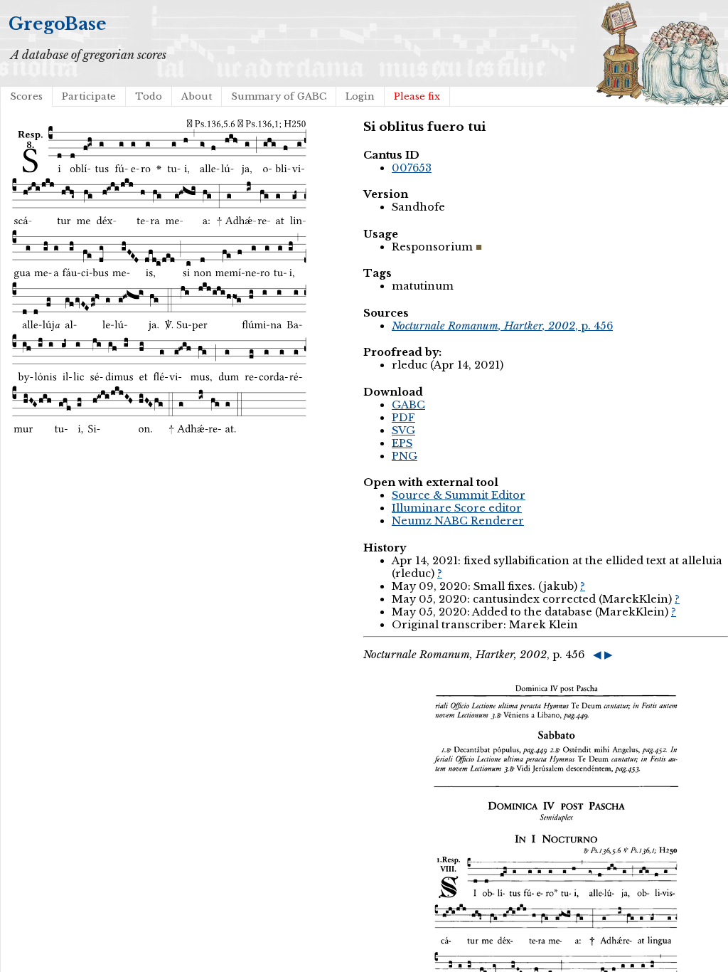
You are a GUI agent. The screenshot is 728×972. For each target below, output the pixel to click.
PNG (404, 456)
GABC (408, 404)
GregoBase (58, 24)
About (196, 96)
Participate (89, 96)
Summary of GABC (278, 96)
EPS (402, 443)
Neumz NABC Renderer (458, 520)
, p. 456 (502, 325)
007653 (412, 168)
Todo (148, 96)
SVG (403, 430)
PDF (403, 417)
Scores (26, 96)
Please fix (417, 96)
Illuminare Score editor (457, 508)
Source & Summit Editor (458, 495)
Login (360, 96)
